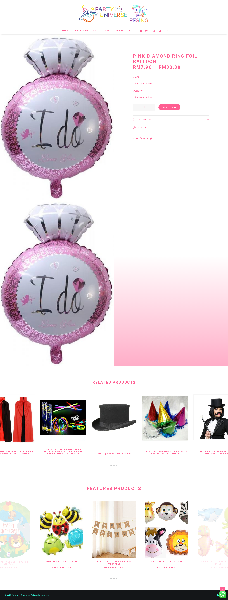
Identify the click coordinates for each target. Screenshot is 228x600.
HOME (66, 31)
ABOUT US (81, 31)
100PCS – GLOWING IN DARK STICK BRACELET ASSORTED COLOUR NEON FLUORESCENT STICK (63, 451)
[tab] (171, 120)
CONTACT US (121, 31)
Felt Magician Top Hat (114, 454)
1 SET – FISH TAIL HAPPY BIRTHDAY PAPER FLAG (61, 563)
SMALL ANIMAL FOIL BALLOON (114, 562)
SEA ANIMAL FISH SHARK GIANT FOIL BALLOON (167, 563)
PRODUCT (99, 31)
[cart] (165, 30)
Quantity (137, 91)
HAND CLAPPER (220, 562)
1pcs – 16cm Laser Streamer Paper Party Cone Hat (165, 452)
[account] (160, 30)
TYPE (136, 77)
